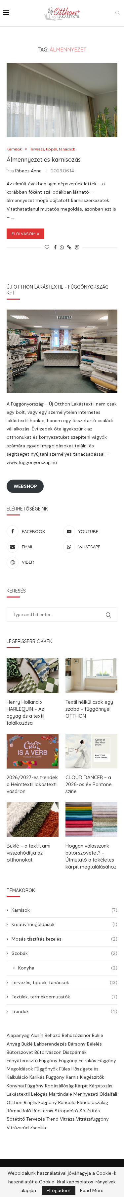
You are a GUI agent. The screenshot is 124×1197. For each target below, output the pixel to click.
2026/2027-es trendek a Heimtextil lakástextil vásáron (32, 784)
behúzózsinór (76, 1035)
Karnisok (64, 910)
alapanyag (18, 1035)
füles (64, 1069)
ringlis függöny (40, 1102)
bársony (77, 1044)
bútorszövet (20, 1052)
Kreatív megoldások (64, 924)
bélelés (94, 1044)
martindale (60, 1094)
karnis (72, 1077)
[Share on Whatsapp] (62, 247)
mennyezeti (85, 1094)
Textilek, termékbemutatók (64, 997)
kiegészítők (92, 1077)
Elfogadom (58, 1190)
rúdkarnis (42, 1111)
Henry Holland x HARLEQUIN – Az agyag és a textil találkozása (25, 712)
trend (52, 1119)
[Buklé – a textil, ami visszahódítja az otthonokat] (33, 819)
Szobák (64, 953)
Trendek (64, 1011)
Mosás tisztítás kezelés (64, 939)
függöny (48, 1060)
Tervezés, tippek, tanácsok (64, 982)
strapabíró (66, 1111)
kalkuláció (17, 1077)
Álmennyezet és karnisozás (44, 159)
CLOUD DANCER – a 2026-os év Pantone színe (88, 784)
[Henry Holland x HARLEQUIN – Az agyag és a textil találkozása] (33, 675)
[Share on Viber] (77, 247)
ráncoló (67, 1102)
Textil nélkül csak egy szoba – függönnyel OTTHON (89, 709)
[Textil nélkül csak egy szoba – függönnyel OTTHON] (91, 675)
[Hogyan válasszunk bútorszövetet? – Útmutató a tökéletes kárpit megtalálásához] (91, 819)
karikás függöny (46, 1077)
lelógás (39, 1094)
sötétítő (16, 1119)
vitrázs (67, 1119)
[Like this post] (47, 247)
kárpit (81, 1086)
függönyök (46, 1069)
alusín (37, 1035)
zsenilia (38, 1128)
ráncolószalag (92, 1102)
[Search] (117, 13)
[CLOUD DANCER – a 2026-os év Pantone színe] (91, 751)
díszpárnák (75, 1052)
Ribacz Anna (28, 171)
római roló (19, 1111)
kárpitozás (100, 1086)
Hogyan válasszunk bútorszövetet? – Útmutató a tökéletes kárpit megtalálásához (90, 856)
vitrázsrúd (18, 1128)
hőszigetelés (85, 1069)
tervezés (35, 1119)
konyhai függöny (25, 1086)
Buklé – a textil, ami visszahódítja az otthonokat (28, 853)
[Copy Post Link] (69, 247)
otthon (14, 1102)
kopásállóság (59, 1086)
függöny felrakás (77, 1060)
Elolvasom (23, 233)
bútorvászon (48, 1052)
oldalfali (108, 1094)
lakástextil (18, 1094)
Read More (91, 1190)
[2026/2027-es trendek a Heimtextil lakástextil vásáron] (33, 751)
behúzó (53, 1035)
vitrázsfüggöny (92, 1119)
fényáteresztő (22, 1060)
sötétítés (89, 1111)
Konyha (67, 968)
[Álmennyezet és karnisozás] (62, 100)
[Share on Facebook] (55, 247)
